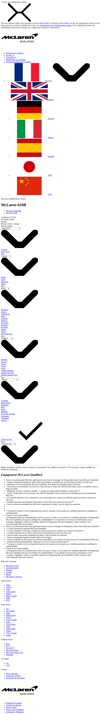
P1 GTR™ (10, 648)
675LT (8, 618)
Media (8, 574)
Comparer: (11, 57)
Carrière (9, 572)
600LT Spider (11, 596)
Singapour (5, 416)
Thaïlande (5, 418)
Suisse (3, 332)
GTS (8, 665)
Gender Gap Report (13, 705)
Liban (3, 364)
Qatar (3, 368)
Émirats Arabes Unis (9, 375)
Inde (3, 407)
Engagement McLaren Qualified (18, 62)
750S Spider (11, 629)
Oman (3, 366)
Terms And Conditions (15, 710)
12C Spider (10, 611)
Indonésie (5, 405)
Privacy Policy (11, 707)
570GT (9, 587)
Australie (4, 401)
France (4, 312)
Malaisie (4, 412)
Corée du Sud (6, 439)
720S (8, 622)
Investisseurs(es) (12, 568)
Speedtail (9, 655)
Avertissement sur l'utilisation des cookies (56, 25)
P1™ (8, 646)
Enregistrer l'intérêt (13, 676)
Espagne (4, 327)
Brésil (3, 277)
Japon (3, 409)
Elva (7, 644)
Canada (4, 249)
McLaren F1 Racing (14, 577)
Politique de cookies (14, 703)
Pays (3, 254)
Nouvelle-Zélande (8, 414)
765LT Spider (11, 633)
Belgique (4, 310)
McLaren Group (12, 566)
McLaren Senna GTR (14, 652)
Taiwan (4, 421)
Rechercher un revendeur (15, 60)
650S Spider (11, 615)
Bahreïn (4, 360)
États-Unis (5, 252)
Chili (3, 280)
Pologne (4, 325)
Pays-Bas (5, 323)
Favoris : (10, 55)
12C (7, 609)
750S (8, 626)
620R (8, 598)
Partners (9, 570)
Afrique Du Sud (7, 373)
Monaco (4, 321)
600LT (8, 594)
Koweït (4, 362)
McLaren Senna (12, 650)
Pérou (4, 284)
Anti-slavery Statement (15, 712)
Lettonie (4, 318)
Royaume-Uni (7, 334)
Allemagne (5, 314)
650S (8, 613)
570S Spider (11, 592)
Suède (3, 329)
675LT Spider (11, 620)
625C (8, 600)
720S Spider (11, 624)
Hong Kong (6, 403)
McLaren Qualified (13, 211)
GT (7, 663)
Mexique (4, 282)
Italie (3, 316)
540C (8, 585)
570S (8, 589)
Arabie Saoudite (7, 371)
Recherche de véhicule (15, 53)
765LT (8, 631)
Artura (8, 635)
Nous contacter (12, 674)
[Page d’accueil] (19, 46)
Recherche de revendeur (15, 678)
